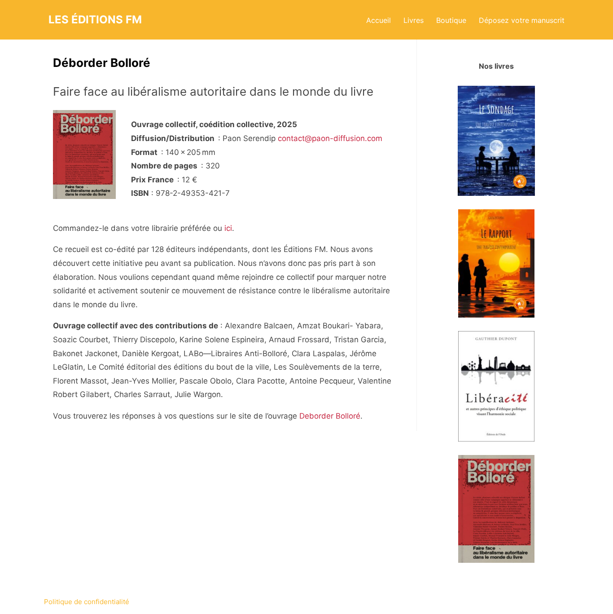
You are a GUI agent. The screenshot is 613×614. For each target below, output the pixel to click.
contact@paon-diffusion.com (330, 138)
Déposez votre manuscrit (522, 20)
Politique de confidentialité (86, 601)
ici (228, 228)
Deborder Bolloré (329, 415)
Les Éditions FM (95, 19)
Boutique (451, 20)
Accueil (378, 20)
